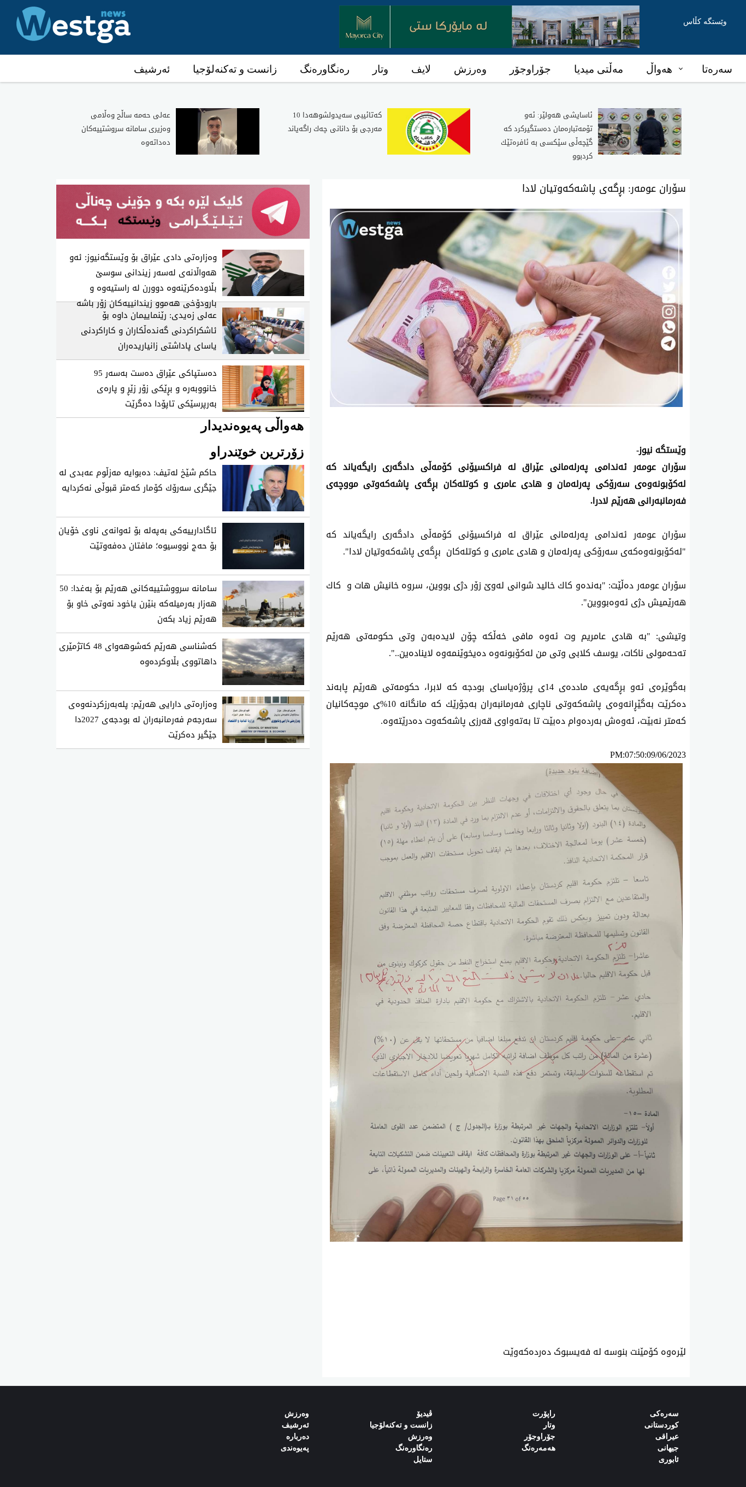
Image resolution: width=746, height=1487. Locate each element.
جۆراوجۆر (530, 69)
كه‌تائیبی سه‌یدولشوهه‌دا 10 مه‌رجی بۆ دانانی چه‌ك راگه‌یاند (335, 121)
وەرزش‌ (297, 1413)
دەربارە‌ (297, 1436)
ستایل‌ (423, 1459)
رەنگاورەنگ (325, 69)
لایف (421, 69)
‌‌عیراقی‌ (667, 1436)
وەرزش (470, 69)
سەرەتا (717, 69)
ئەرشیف (152, 69)
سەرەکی (664, 1413)
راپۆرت (543, 1413)
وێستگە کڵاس (705, 21)
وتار (380, 69)
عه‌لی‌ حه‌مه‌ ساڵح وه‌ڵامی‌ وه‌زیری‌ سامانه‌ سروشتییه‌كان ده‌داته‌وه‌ (125, 128)
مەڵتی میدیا (598, 69)
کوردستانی (661, 1425)
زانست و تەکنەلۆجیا (235, 69)
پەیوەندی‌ (295, 1448)
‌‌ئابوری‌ (669, 1459)
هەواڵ (659, 69)
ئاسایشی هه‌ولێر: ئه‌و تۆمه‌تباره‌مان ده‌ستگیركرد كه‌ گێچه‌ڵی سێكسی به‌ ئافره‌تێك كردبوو (547, 135)
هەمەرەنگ (538, 1448)
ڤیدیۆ (425, 1413)
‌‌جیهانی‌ (668, 1448)
